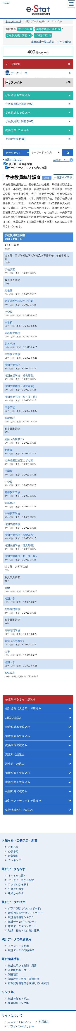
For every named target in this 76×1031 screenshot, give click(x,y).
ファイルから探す (18, 884)
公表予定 (13, 851)
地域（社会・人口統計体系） (25, 930)
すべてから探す (17, 875)
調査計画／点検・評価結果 (23, 979)
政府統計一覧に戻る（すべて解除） (51, 41)
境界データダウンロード (22, 926)
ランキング (14, 860)
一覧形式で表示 (63, 177)
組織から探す (16, 893)
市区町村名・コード (19, 970)
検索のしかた (61, 160)
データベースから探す (21, 880)
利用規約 (44, 1021)
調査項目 (13, 974)
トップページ (13, 21)
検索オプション (13, 159)
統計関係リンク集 (18, 1003)
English (6, 3)
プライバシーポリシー (21, 1026)
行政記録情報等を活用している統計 (28, 983)
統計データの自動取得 (21, 950)
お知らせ (13, 847)
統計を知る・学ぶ (18, 998)
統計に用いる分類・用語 (22, 965)
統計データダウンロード (22, 921)
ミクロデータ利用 (18, 946)
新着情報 (13, 856)
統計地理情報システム (21, 917)
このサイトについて (19, 1021)
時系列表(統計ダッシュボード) (26, 913)
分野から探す (16, 889)
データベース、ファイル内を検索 (27, 167)
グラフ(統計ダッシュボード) (24, 908)
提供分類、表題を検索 (19, 164)
